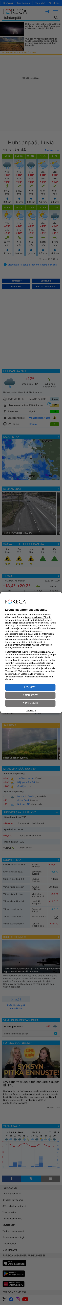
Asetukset (30, 695)
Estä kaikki (30, 703)
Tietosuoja (31, 710)
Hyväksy (30, 687)
